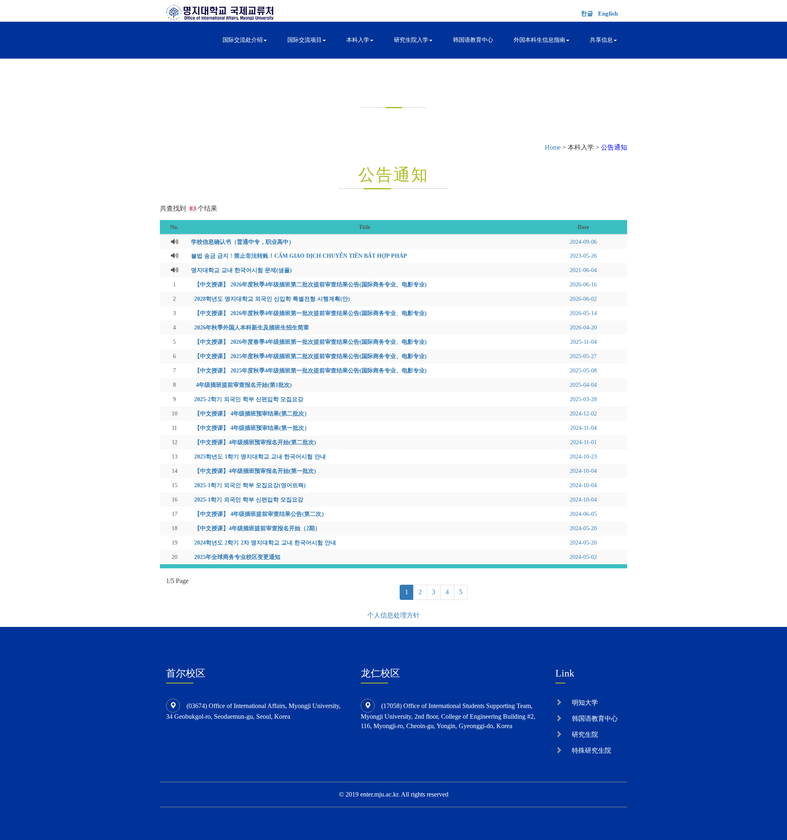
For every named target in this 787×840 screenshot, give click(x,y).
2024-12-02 (583, 413)
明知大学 (585, 702)
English (608, 13)
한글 (587, 13)
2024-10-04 (583, 471)
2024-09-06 (583, 241)
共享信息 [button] (601, 40)
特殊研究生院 (591, 750)
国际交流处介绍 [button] (243, 40)
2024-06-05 (583, 514)
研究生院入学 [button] (411, 40)
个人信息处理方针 (393, 615)
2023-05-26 (583, 255)
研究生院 (585, 734)
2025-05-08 (583, 370)
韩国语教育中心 (473, 40)
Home (553, 147)
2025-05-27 (583, 356)
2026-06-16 (583, 284)
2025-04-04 (583, 384)
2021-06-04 (583, 270)
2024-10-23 (583, 456)
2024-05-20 (583, 528)
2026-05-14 (583, 313)
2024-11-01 (583, 442)
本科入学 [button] (357, 40)
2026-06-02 (583, 298)
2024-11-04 (583, 428)
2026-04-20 (583, 327)
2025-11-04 (583, 341)
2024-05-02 (583, 557)
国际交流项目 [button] (304, 40)
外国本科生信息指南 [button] (539, 40)
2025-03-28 (583, 399)
